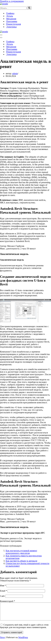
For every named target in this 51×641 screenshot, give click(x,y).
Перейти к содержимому (12, 1)
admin (15, 73)
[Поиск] (29, 8)
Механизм (11, 18)
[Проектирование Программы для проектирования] (4, 4)
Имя (3, 585)
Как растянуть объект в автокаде (21, 561)
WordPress (23, 637)
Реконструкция (13, 24)
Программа (11, 21)
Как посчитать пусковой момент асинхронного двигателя (21, 551)
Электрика (11, 27)
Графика (10, 13)
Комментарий (7, 601)
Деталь (9, 16)
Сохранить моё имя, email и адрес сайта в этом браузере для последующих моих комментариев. (24, 626)
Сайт (2, 596)
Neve (2, 637)
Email (3, 591)
